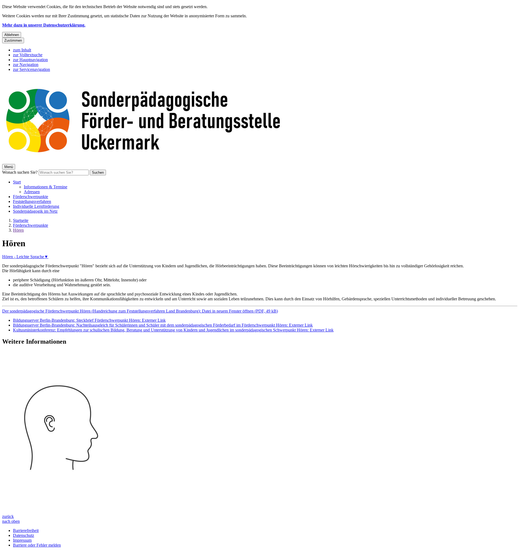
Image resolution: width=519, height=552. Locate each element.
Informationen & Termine (45, 187)
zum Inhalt (22, 50)
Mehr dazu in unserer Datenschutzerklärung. (43, 25)
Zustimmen (13, 40)
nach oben (11, 521)
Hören (18, 230)
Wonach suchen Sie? (20, 172)
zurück (8, 516)
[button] (259, 432)
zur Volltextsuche (27, 54)
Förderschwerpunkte (30, 196)
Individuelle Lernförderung (36, 206)
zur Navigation (25, 64)
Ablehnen (11, 35)
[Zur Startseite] (164, 161)
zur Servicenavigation (31, 69)
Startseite (20, 220)
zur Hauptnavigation (30, 59)
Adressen (32, 191)
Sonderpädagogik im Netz (35, 211)
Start (17, 182)
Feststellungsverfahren (32, 201)
